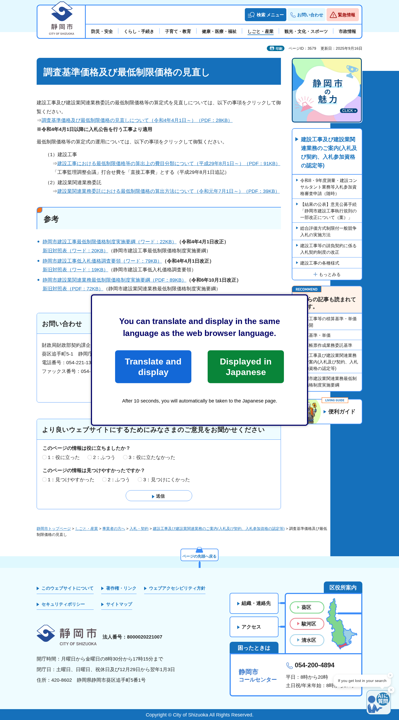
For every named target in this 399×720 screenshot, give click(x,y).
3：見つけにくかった (166, 479)
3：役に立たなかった (152, 457)
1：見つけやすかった (71, 479)
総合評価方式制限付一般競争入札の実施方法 (328, 231)
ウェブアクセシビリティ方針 (177, 588)
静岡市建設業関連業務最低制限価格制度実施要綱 (328, 381)
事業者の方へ (113, 528)
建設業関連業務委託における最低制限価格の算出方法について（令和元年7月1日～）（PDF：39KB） (168, 191)
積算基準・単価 (315, 335)
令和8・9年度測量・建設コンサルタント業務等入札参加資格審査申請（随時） (328, 187)
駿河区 (309, 624)
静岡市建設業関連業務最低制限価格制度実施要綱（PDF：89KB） (114, 280)
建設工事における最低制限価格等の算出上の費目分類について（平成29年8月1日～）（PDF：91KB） (168, 163)
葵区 (306, 607)
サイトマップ (119, 604)
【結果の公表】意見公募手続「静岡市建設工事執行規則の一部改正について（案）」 (328, 211)
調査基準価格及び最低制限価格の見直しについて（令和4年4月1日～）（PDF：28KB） (137, 120)
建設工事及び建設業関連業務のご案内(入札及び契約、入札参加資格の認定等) (329, 152)
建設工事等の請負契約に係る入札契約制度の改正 (328, 248)
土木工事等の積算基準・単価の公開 (328, 322)
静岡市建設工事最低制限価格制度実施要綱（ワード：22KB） (110, 241)
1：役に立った (64, 457)
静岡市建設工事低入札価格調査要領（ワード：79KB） (102, 261)
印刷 (279, 49)
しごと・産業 (86, 528)
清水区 (309, 640)
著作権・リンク (121, 588)
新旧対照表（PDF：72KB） (73, 288)
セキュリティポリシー (63, 604)
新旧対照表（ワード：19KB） (75, 269)
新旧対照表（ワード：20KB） (75, 250)
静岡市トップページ (54, 528)
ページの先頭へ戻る (199, 556)
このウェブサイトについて (68, 588)
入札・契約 (138, 528)
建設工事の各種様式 (319, 263)
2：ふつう (104, 457)
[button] (265, 14)
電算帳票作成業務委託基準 (326, 345)
